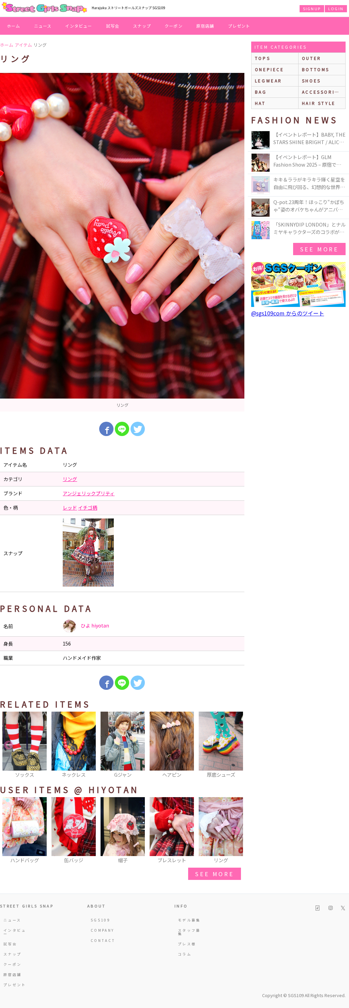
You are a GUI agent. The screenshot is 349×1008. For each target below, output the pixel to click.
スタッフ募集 (189, 932)
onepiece (269, 69)
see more (214, 874)
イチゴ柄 (87, 507)
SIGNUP (312, 8)
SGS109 (100, 919)
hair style (319, 103)
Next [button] (236, 745)
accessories (322, 92)
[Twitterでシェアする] (138, 429)
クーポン (174, 26)
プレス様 (187, 943)
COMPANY (103, 930)
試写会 (113, 26)
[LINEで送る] (122, 429)
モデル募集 (189, 919)
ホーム (13, 26)
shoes (311, 80)
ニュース (43, 26)
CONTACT (103, 940)
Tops (262, 58)
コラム (185, 954)
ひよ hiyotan (94, 625)
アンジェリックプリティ (89, 493)
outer (311, 58)
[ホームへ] (44, 8)
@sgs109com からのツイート (287, 313)
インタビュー (78, 26)
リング (70, 479)
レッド (70, 507)
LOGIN (336, 8)
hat (260, 103)
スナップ (142, 26)
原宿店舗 (205, 26)
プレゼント (239, 26)
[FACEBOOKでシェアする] (106, 429)
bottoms (316, 69)
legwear (268, 80)
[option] (122, 242)
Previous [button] (8, 745)
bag (261, 92)
